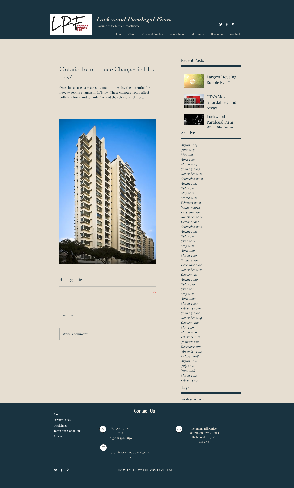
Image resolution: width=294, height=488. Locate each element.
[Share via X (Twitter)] (71, 280)
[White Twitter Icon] (221, 24)
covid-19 (186, 399)
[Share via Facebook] (61, 280)
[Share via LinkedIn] (81, 280)
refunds (199, 399)
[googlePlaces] (233, 24)
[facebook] (227, 24)
